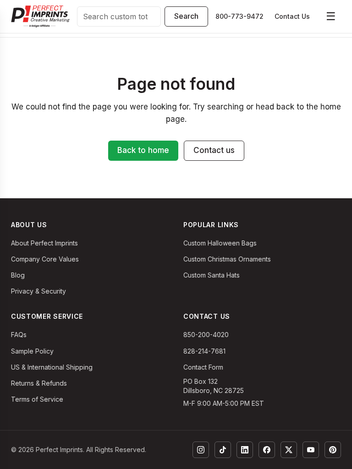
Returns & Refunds (39, 383)
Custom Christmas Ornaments (227, 259)
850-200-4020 (206, 334)
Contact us (214, 150)
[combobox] (119, 16)
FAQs (19, 334)
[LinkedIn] (244, 450)
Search (186, 16)
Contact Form (203, 367)
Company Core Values (45, 259)
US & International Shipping (52, 367)
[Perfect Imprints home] (40, 16)
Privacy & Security (38, 291)
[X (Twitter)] (288, 450)
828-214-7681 (204, 351)
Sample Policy (32, 351)
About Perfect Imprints (44, 243)
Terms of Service (37, 399)
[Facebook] (266, 450)
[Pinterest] (332, 450)
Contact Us (292, 16)
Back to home (143, 150)
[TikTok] (222, 450)
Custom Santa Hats (211, 275)
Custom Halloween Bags (220, 243)
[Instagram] (200, 450)
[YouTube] (310, 450)
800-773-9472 (239, 16)
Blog (18, 275)
